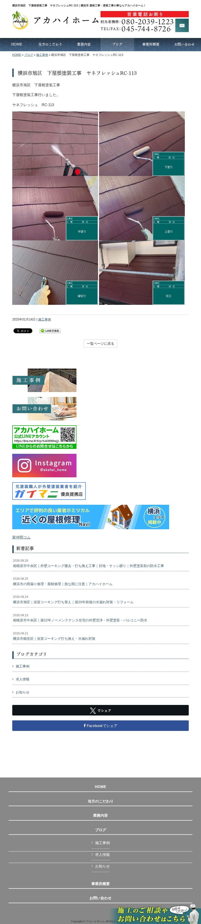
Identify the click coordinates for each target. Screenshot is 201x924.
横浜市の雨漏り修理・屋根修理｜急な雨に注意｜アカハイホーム (63, 581)
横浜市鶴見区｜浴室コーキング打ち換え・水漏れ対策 (54, 636)
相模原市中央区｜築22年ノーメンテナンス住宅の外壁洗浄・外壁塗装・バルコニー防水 (80, 618)
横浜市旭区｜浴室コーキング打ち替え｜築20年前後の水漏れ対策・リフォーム (73, 599)
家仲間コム (21, 537)
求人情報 (22, 679)
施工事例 (42, 55)
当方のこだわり (100, 801)
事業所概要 (100, 884)
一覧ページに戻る (100, 343)
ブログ (28, 55)
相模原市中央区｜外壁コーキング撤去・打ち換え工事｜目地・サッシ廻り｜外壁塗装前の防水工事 (88, 563)
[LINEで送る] (50, 330)
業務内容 (100, 815)
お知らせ (22, 692)
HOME (16, 55)
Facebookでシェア (101, 726)
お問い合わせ (100, 898)
